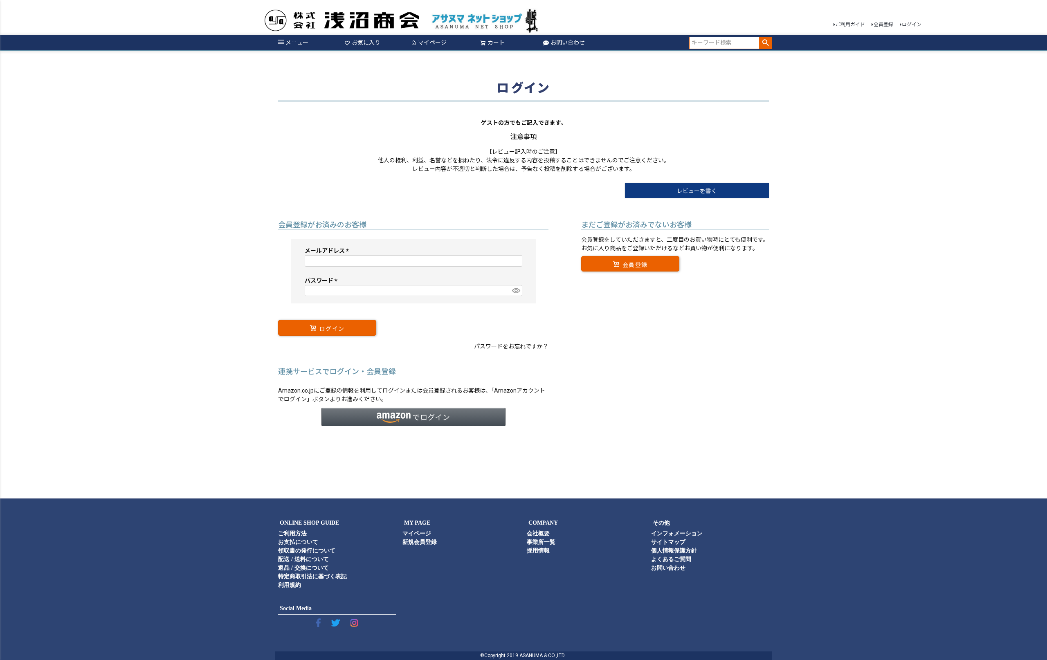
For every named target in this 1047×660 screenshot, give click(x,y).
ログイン (911, 24)
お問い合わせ (567, 42)
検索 (765, 43)
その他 (661, 523)
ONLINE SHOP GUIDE (309, 523)
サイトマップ (668, 542)
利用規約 (289, 585)
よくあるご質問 (671, 559)
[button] (413, 417)
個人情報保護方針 (674, 551)
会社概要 (538, 533)
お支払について (298, 542)
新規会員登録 (419, 542)
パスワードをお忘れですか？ (511, 346)
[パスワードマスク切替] (515, 290)
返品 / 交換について (303, 568)
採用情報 (538, 551)
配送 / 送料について (303, 559)
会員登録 (883, 24)
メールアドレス (328, 250)
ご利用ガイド (850, 24)
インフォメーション (677, 533)
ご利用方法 (292, 533)
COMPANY (543, 523)
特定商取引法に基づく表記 (312, 576)
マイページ (432, 42)
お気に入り (366, 42)
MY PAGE (417, 523)
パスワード (322, 280)
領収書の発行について (306, 551)
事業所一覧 (541, 542)
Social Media (296, 608)
